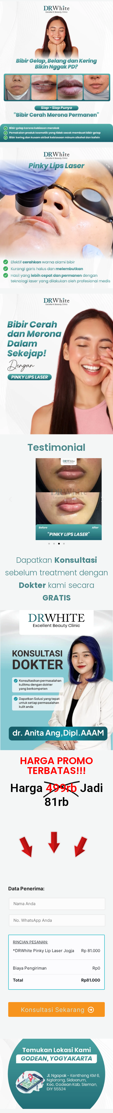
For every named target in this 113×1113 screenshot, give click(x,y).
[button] (49, 543)
